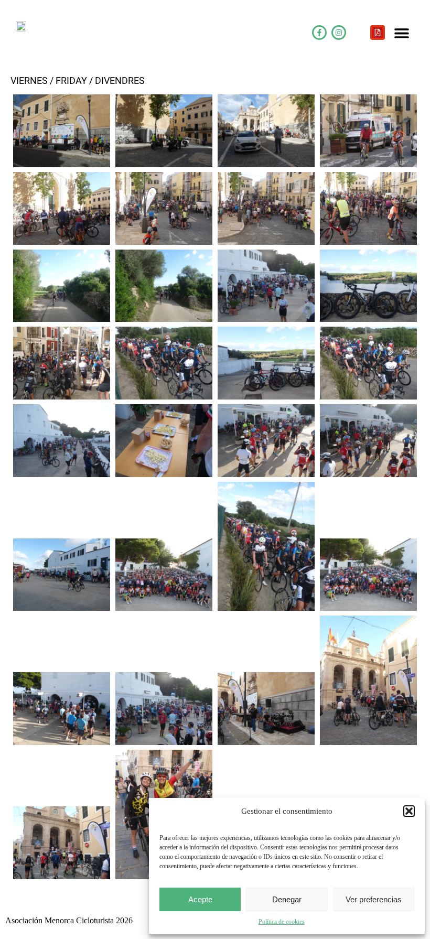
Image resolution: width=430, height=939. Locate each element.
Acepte (200, 899)
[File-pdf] (377, 32)
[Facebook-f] (319, 32)
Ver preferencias (374, 899)
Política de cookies (282, 921)
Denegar (287, 899)
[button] (409, 811)
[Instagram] (338, 32)
